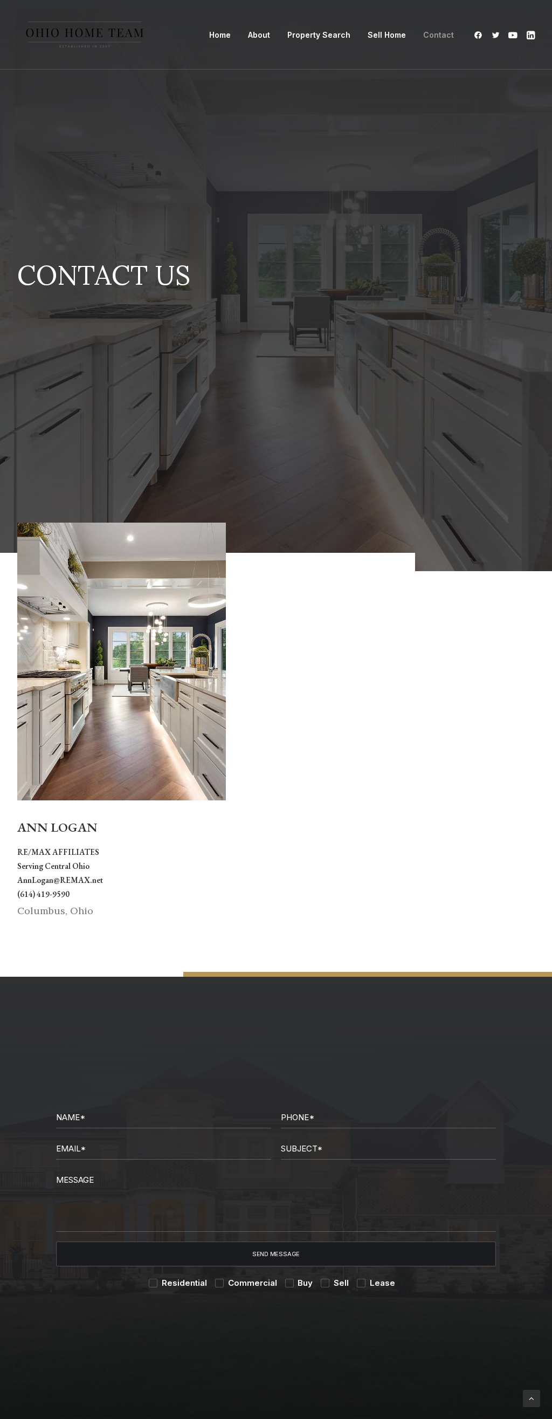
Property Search (318, 34)
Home (220, 34)
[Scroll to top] (531, 1398)
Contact (438, 34)
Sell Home (387, 34)
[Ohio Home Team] (84, 35)
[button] (480, 35)
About (259, 34)
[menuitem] (220, 35)
